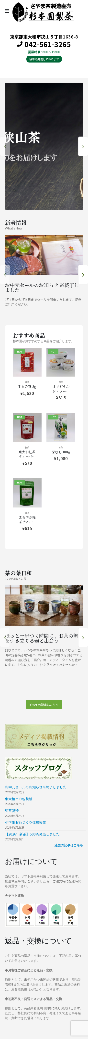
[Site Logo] (43, 12)
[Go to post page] (44, 255)
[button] (5, 146)
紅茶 (27, 447)
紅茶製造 (12, 810)
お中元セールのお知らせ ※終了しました (42, 287)
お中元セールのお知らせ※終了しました (35, 787)
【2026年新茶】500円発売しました (32, 834)
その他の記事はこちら (44, 704)
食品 (61, 382)
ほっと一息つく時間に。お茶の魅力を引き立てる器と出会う (44, 638)
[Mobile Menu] (8, 11)
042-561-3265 (47, 44)
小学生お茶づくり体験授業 (25, 822)
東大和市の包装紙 (18, 798)
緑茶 (27, 382)
